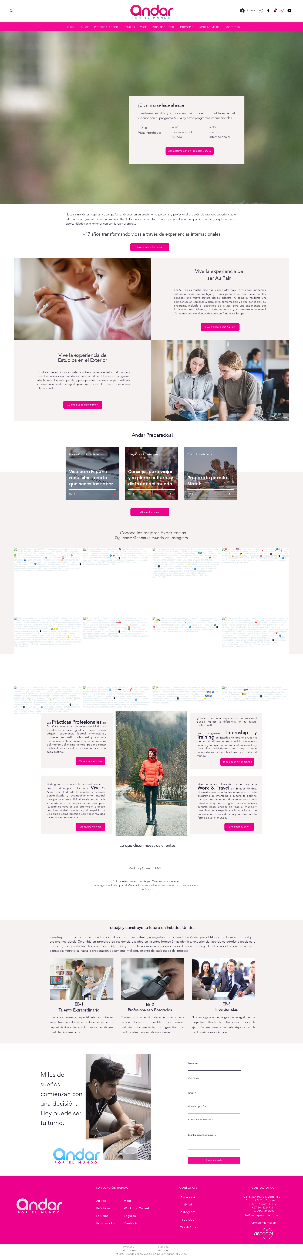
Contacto (131, 1223)
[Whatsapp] (261, 10)
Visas (128, 1201)
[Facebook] (268, 10)
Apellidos (193, 1078)
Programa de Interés (199, 1119)
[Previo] (19, 884)
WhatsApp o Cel (197, 1106)
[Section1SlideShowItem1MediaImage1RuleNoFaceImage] (147, 910)
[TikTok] (275, 10)
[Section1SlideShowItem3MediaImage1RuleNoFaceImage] (155, 910)
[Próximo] (284, 884)
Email (191, 1092)
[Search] (11, 11)
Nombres (193, 1063)
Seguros (130, 1216)
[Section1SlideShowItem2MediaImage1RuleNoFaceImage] (151, 910)
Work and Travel (136, 1208)
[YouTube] (289, 10)
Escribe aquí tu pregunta (202, 1135)
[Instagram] (282, 10)
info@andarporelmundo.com (262, 1215)
